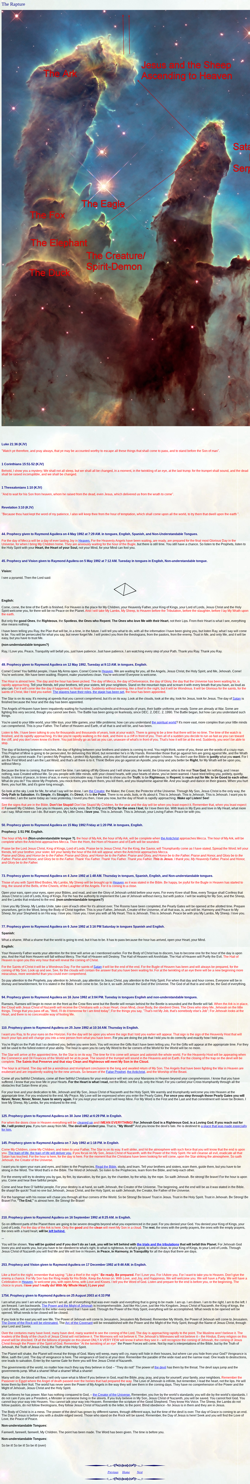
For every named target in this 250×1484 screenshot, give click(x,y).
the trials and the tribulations (158, 1244)
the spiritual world (164, 722)
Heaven (118, 882)
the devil (160, 1367)
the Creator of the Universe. (112, 1394)
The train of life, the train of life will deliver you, (40, 1153)
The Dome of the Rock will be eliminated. (30, 1323)
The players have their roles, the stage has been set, (89, 692)
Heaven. (84, 540)
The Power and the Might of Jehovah (67, 1305)
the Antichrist (170, 838)
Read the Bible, (106, 1166)
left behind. (56, 1231)
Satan (237, 698)
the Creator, (97, 791)
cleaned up (85, 1122)
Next (140, 1472)
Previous (113, 1472)
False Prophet (116, 1071)
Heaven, (107, 671)
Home (126, 1472)
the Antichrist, (136, 1071)
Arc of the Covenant (79, 1323)
